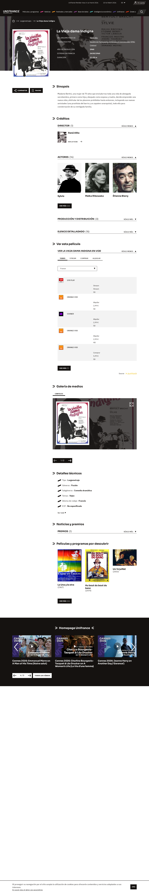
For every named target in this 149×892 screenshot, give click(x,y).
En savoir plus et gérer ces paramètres (27, 890)
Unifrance (120, 12)
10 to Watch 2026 (109, 3)
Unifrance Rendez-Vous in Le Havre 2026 (83, 3)
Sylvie (61, 196)
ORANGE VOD (72, 297)
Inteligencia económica (102, 12)
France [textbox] (63, 268)
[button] (131, 404)
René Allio (94, 38)
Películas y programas (31, 12)
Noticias (48, 12)
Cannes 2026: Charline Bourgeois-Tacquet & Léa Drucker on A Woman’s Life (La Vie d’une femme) (31, 663)
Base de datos (83, 12)
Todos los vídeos (42, 676)
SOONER (70, 314)
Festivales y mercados (64, 12)
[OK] (133, 887)
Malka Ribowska (94, 196)
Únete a (133, 12)
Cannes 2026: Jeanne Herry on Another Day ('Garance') (72, 662)
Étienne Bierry (120, 196)
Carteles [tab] (59, 394)
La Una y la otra (66, 584)
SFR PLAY (71, 280)
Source (122, 373)
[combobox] (77, 268)
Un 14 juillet (119, 569)
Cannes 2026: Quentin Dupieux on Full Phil (117, 662)
